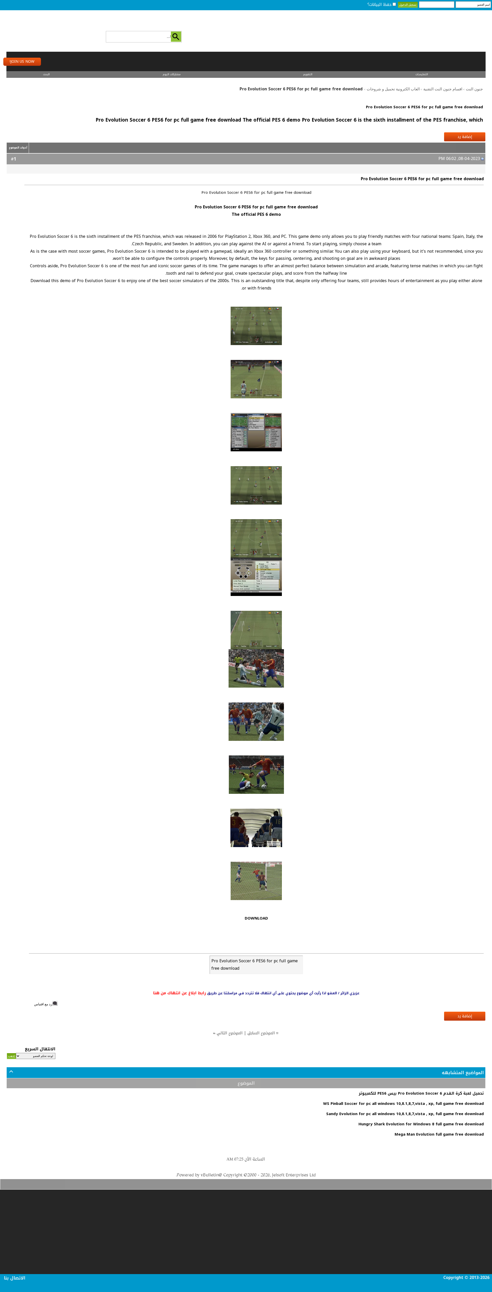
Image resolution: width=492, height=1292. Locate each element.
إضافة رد (464, 136)
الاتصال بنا (14, 1278)
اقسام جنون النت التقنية (442, 89)
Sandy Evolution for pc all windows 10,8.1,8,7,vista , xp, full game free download (405, 1113)
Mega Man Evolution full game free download (439, 1134)
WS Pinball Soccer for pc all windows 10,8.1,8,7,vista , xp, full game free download (403, 1103)
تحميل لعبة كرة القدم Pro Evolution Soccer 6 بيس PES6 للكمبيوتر (421, 1093)
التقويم (307, 74)
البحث (46, 74)
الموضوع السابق (261, 1032)
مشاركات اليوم (172, 74)
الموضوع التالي (230, 1032)
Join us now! (22, 61)
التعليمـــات (421, 74)
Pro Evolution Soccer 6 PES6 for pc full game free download (424, 107)
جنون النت (474, 89)
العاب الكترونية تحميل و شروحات (393, 89)
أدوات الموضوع (18, 147)
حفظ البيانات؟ (379, 4)
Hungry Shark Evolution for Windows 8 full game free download (421, 1124)
